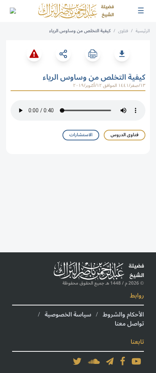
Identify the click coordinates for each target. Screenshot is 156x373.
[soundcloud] (94, 361)
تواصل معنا (129, 323)
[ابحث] (12, 11)
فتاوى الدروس (125, 135)
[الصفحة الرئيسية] (76, 11)
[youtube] (136, 361)
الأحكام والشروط (123, 314)
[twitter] (77, 361)
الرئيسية (143, 31)
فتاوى (123, 31)
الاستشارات (80, 135)
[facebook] (123, 361)
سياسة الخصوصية (68, 314)
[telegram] (110, 361)
